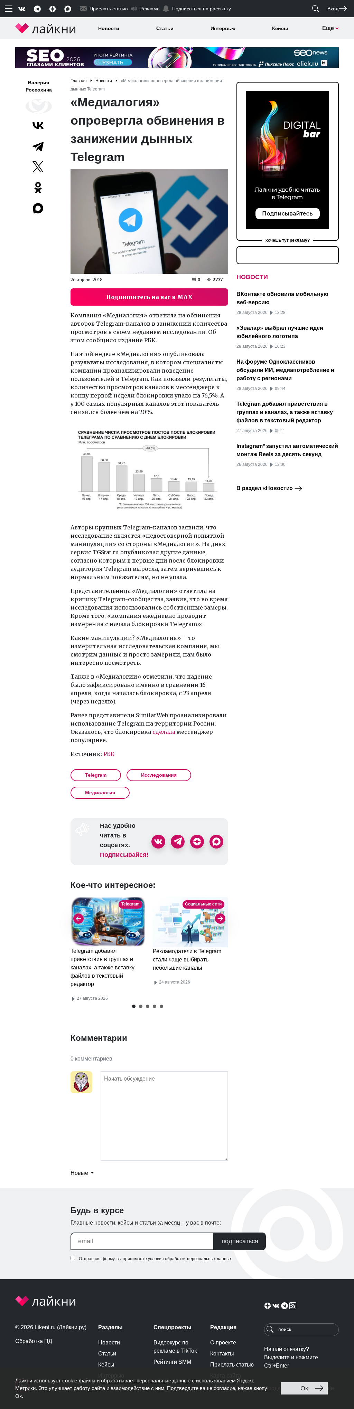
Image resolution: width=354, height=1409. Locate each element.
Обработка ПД (33, 1341)
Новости (108, 28)
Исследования (159, 775)
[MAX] (39, 208)
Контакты (222, 1354)
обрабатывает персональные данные (145, 1380)
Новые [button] (80, 1173)
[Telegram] (38, 146)
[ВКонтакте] (38, 125)
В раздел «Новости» (265, 488)
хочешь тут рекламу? (288, 240)
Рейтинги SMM (172, 1362)
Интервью (223, 28)
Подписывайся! (124, 854)
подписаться (240, 1241)
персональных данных (209, 1258)
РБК (109, 753)
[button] (134, 1006)
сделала (163, 731)
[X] (38, 167)
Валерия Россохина (39, 86)
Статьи (165, 28)
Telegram (95, 775)
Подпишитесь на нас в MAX (149, 297)
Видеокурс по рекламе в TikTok (175, 1347)
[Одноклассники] (38, 187)
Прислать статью (232, 1365)
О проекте (223, 1342)
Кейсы (280, 28)
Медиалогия (100, 792)
